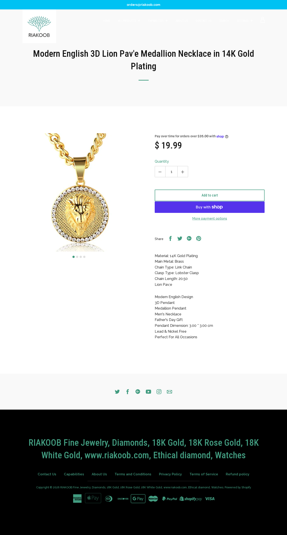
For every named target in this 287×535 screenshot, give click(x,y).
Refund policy (237, 474)
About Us (182, 20)
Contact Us (203, 20)
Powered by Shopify (238, 487)
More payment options (209, 218)
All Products (127, 20)
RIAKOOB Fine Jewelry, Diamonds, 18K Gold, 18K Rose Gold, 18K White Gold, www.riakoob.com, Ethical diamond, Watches (141, 487)
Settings (243, 20)
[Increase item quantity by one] (182, 171)
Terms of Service (203, 474)
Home (106, 20)
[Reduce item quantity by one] (160, 171)
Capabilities (156, 20)
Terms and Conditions (133, 474)
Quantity (162, 161)
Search (224, 20)
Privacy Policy (170, 474)
